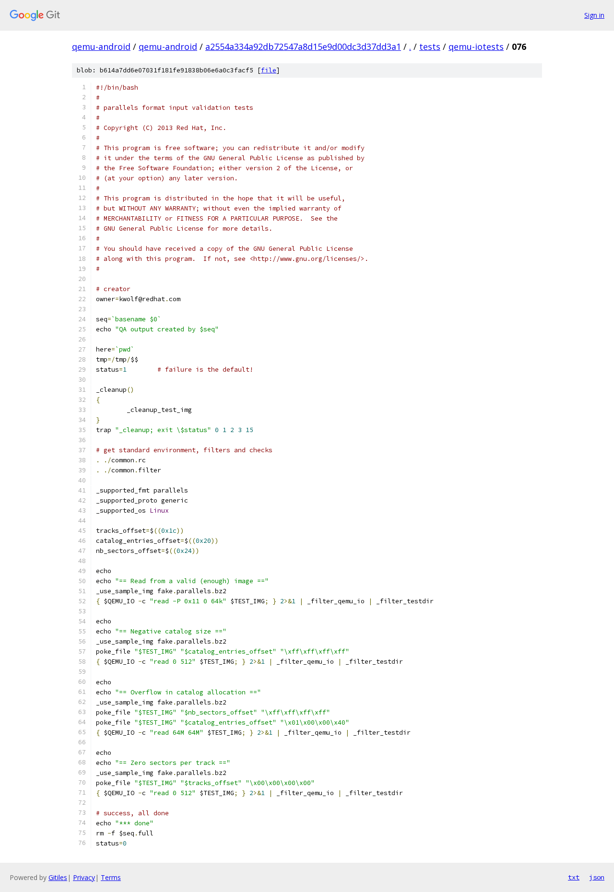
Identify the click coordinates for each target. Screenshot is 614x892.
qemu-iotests (476, 46)
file (268, 70)
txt (573, 877)
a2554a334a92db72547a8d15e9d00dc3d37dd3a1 (303, 46)
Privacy (84, 877)
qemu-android (101, 46)
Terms (111, 877)
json (596, 877)
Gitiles (57, 877)
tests (429, 46)
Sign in (594, 15)
